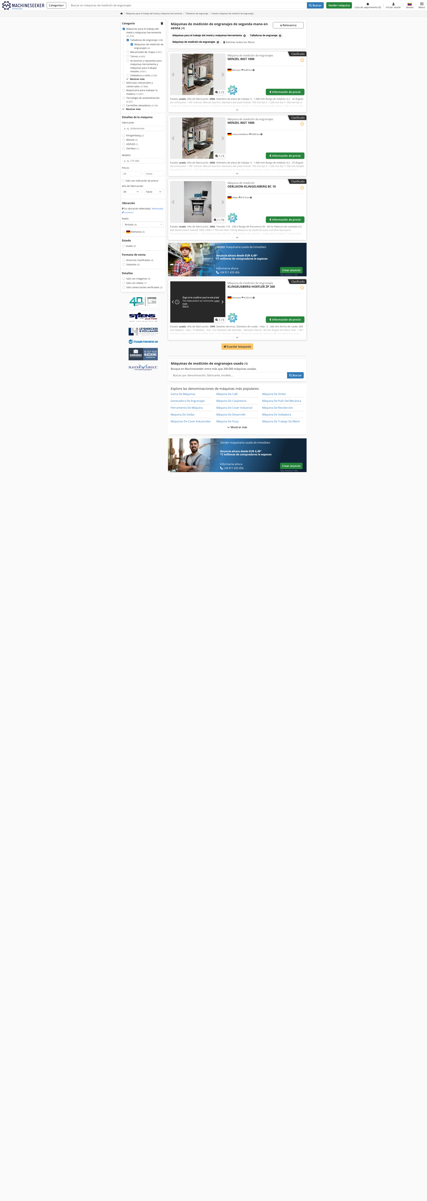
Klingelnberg (135, 135)
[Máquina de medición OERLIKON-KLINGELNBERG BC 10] (197, 201)
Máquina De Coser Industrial (234, 408)
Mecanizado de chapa (146, 52)
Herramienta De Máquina (187, 408)
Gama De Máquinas (183, 394)
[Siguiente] (222, 74)
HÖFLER (132, 144)
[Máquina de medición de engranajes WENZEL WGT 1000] (197, 74)
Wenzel (132, 139)
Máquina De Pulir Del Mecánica (281, 401)
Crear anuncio (291, 270)
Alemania (137, 231)
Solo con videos (136, 283)
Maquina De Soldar (183, 414)
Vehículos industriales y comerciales (139, 84)
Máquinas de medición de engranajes (148, 46)
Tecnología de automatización (143, 99)
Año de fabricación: (133, 186)
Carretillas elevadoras (142, 105)
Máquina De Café (227, 394)
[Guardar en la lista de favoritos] (302, 60)
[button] (421, 5)
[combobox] (143, 224)
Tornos (137, 56)
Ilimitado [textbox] (131, 224)
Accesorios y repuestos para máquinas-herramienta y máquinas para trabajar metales (146, 66)
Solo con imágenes (138, 278)
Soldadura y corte (143, 75)
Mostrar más (238, 427)
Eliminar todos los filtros (240, 42)
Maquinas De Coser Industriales (191, 421)
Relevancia (289, 25)
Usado (131, 245)
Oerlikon (132, 148)
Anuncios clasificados (139, 260)
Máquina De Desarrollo (231, 414)
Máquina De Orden (274, 394)
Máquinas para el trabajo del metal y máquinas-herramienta (143, 32)
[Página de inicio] (121, 13)
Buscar (317, 5)
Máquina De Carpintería (231, 401)
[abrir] (237, 109)
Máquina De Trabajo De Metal (281, 421)
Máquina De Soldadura (276, 414)
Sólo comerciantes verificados (144, 287)
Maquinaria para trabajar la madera (141, 92)
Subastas (133, 264)
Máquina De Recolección (277, 408)
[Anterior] (173, 74)
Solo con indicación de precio (142, 180)
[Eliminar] (244, 36)
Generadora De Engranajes (188, 401)
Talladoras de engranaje (146, 40)
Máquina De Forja (227, 421)
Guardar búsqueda (238, 346)
